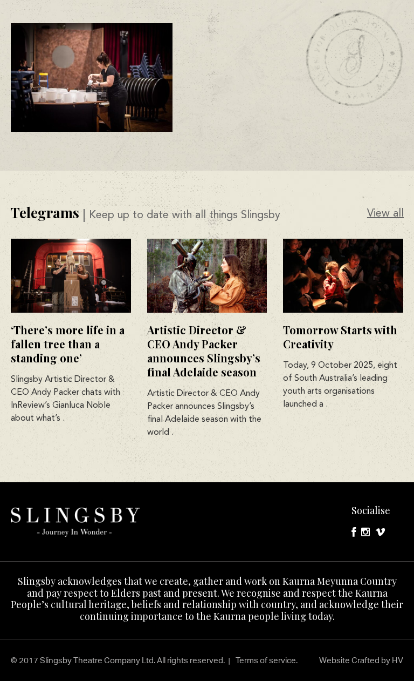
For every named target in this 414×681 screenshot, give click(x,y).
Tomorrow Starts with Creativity (340, 336)
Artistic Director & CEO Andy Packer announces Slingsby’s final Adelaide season (203, 350)
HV (397, 660)
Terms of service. (267, 660)
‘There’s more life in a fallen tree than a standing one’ (68, 343)
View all (385, 213)
